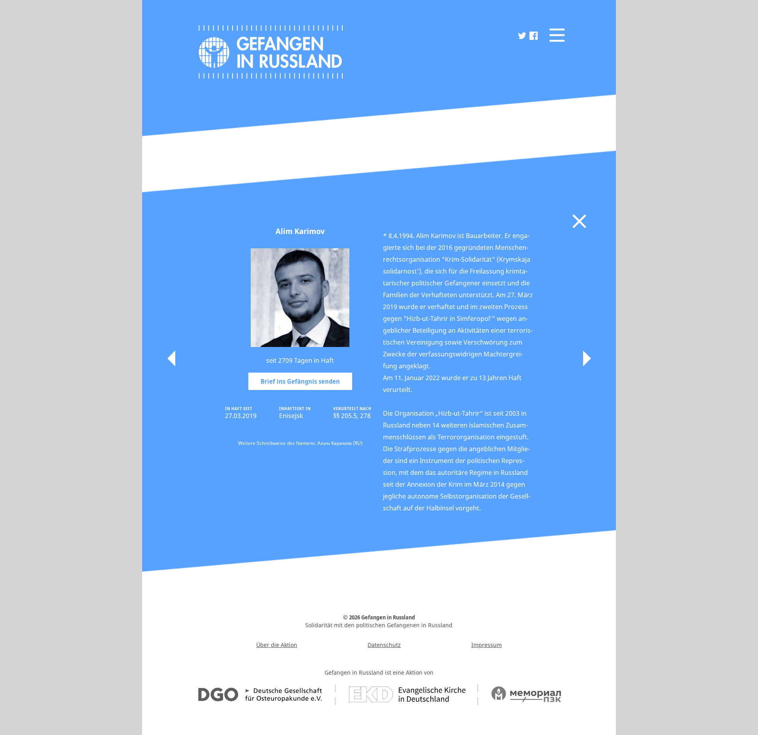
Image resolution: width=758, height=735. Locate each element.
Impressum (486, 645)
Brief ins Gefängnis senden (300, 381)
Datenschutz (384, 645)
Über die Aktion (276, 645)
